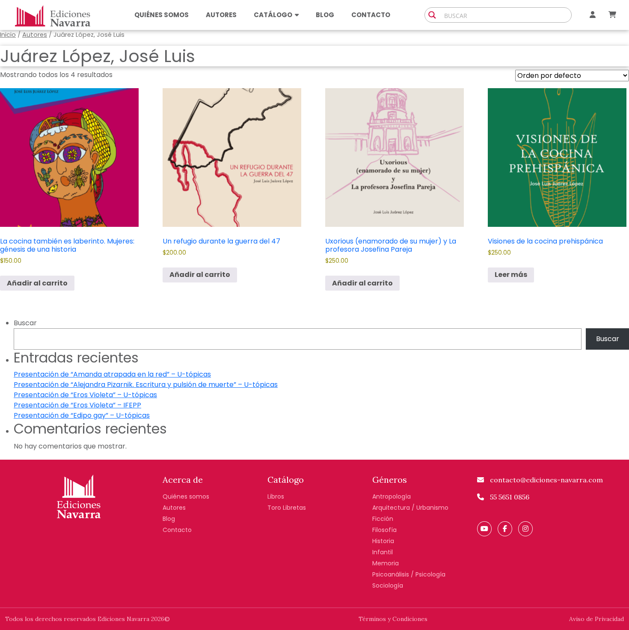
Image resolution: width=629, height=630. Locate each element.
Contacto (370, 14)
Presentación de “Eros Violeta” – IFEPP (77, 405)
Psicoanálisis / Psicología (408, 574)
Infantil (382, 552)
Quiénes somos (161, 14)
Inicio (8, 34)
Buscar (25, 323)
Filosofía (384, 530)
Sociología (387, 585)
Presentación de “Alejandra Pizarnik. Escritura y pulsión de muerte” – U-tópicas (146, 384)
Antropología (391, 496)
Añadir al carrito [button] (37, 283)
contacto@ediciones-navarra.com (545, 479)
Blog (325, 14)
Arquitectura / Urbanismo (410, 507)
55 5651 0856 (508, 497)
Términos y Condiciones (393, 619)
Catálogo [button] (273, 14)
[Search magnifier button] (432, 15)
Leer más (511, 274)
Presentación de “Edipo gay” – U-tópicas (82, 415)
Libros (275, 496)
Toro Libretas (286, 507)
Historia (383, 541)
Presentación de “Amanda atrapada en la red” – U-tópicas (112, 374)
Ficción (382, 518)
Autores (221, 14)
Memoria (385, 563)
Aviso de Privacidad (596, 619)
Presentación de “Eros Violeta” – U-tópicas (85, 395)
